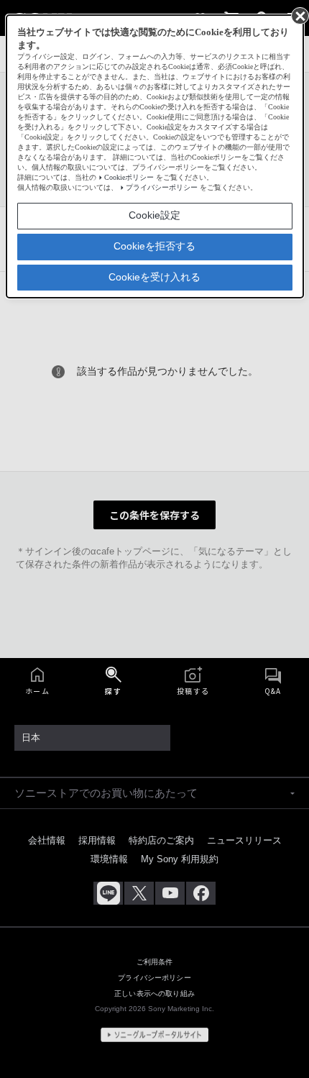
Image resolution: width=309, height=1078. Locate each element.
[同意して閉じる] (299, 15)
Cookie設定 (154, 215)
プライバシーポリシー (162, 187)
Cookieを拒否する (154, 246)
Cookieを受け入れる (154, 277)
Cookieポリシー (129, 177)
